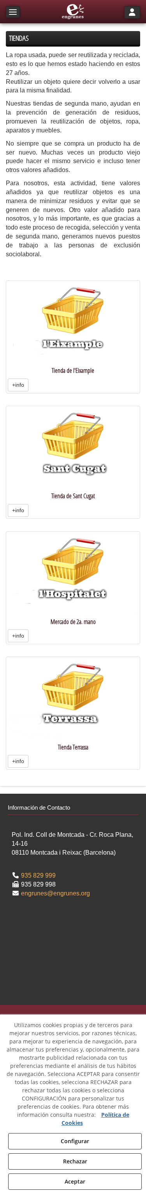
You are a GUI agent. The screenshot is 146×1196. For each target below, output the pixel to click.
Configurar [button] (75, 1141)
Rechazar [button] (75, 1161)
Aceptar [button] (75, 1181)
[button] (73, 11)
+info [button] (18, 385)
